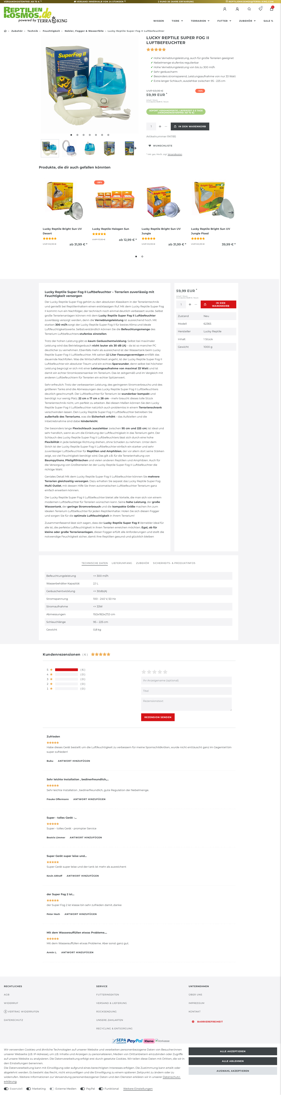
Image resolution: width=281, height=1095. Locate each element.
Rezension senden (157, 717)
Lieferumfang (122, 563)
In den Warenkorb (192, 126)
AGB (7, 994)
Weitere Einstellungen (138, 1088)
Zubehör (246, 20)
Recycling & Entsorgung (114, 1028)
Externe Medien (65, 1088)
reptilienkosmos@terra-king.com (251, 1)
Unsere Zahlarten (109, 1020)
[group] (65, 200)
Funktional (112, 1088)
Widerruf (11, 1003)
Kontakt (195, 1011)
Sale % (268, 20)
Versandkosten (175, 154)
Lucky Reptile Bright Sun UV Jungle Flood (210, 231)
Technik (32, 30)
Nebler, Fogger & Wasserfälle (84, 30)
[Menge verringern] (166, 126)
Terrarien (199, 20)
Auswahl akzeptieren (233, 1070)
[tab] (95, 563)
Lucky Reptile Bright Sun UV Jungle (161, 231)
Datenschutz (13, 1020)
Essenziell (16, 1088)
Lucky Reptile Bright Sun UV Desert (62, 231)
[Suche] (249, 9)
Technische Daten (95, 563)
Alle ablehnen (233, 1061)
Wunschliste (162, 145)
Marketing (39, 1088)
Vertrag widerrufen (23, 1011)
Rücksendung (106, 1011)
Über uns (195, 994)
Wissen (158, 20)
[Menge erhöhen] (160, 126)
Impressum (196, 1003)
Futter (222, 20)
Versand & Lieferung (111, 1003)
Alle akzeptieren (233, 1051)
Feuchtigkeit (51, 30)
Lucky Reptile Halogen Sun (110, 228)
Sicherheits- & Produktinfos (174, 563)
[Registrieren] (238, 9)
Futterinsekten (107, 994)
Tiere (176, 20)
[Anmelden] (225, 9)
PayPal (90, 1088)
